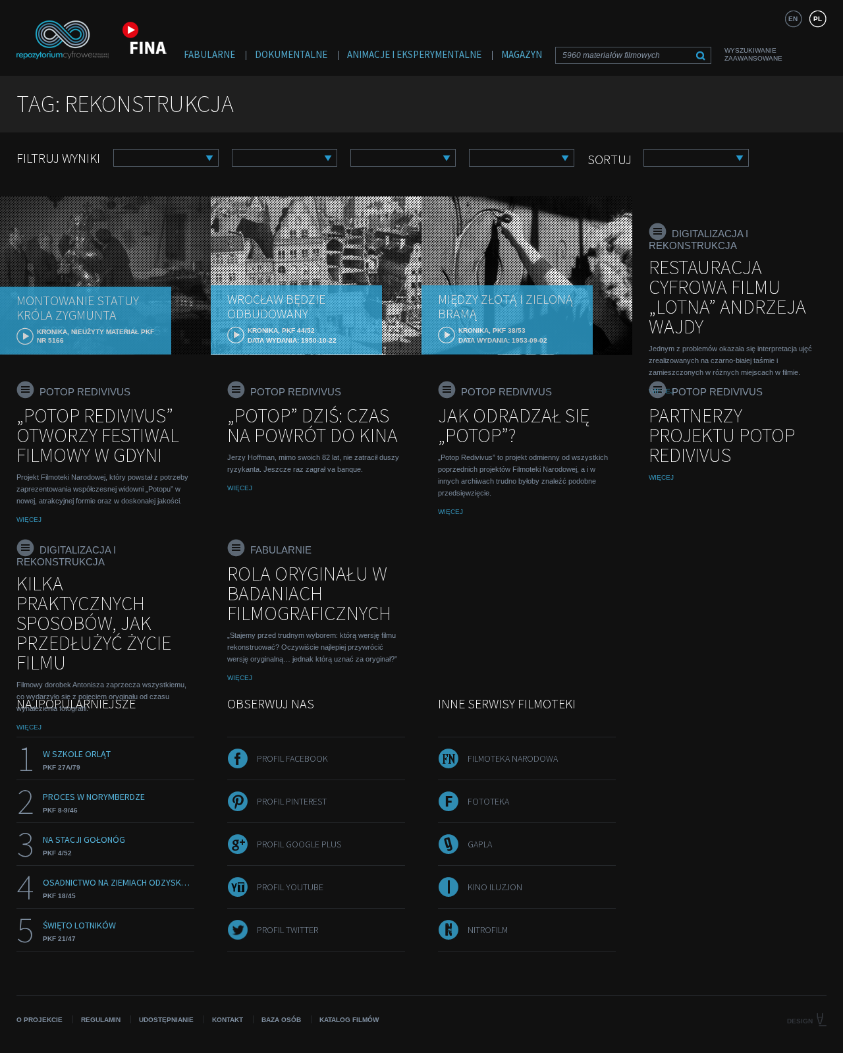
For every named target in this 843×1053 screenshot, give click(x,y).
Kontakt (227, 1019)
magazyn (521, 54)
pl (817, 18)
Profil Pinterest (292, 801)
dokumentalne (291, 54)
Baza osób (281, 1019)
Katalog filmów (349, 1019)
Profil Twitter (287, 930)
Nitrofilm (488, 930)
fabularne (209, 54)
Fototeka (488, 801)
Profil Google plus (299, 844)
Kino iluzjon (495, 887)
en (793, 18)
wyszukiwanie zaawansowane (753, 54)
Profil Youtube (290, 887)
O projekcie (39, 1019)
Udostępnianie (166, 1019)
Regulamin (101, 1019)
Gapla (480, 844)
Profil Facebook (292, 758)
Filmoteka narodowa (513, 758)
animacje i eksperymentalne (414, 54)
